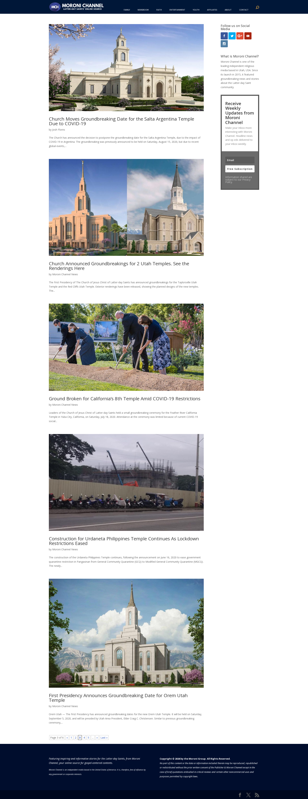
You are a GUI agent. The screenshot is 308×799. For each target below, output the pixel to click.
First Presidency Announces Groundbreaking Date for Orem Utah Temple (118, 697)
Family (127, 9)
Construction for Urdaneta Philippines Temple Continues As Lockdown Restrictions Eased (124, 540)
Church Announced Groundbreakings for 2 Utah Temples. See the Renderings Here (119, 265)
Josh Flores (58, 129)
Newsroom (143, 9)
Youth (196, 9)
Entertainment (177, 9)
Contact (243, 9)
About (228, 9)
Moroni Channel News (65, 274)
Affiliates (212, 9)
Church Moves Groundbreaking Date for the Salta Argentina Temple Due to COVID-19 (121, 121)
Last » (104, 737)
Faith (159, 9)
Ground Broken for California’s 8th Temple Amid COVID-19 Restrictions (124, 398)
